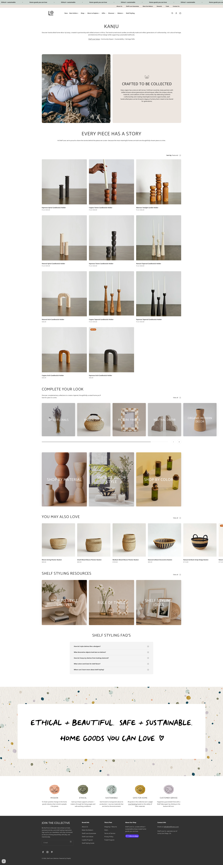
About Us (119, 6)
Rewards (159, 6)
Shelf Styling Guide (88, 843)
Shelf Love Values (94, 39)
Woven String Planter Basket (52, 560)
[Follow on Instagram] (47, 852)
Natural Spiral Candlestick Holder (53, 264)
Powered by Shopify (65, 858)
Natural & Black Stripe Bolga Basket (195, 560)
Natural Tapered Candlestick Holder (148, 264)
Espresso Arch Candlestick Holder (100, 375)
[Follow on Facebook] (43, 852)
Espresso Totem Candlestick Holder (101, 264)
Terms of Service (109, 833)
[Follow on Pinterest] (52, 852)
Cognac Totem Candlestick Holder (100, 208)
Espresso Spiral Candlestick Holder (54, 208)
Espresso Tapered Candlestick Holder (149, 319)
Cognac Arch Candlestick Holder (53, 375)
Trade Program (109, 840)
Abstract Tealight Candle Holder (147, 208)
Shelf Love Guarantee (132, 6)
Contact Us (176, 6)
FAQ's (106, 830)
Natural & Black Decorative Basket (160, 560)
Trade (167, 6)
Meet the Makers (148, 6)
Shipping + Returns (110, 827)
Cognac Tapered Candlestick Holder (101, 319)
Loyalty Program (87, 840)
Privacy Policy (108, 837)
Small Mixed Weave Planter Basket (89, 560)
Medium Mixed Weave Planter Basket (126, 560)
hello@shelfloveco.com (171, 827)
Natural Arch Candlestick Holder (53, 319)
